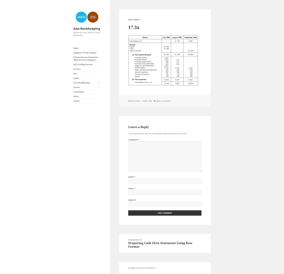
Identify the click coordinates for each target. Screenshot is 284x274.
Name (131, 177)
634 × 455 (148, 101)
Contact (76, 101)
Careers (76, 87)
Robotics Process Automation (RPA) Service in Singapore (85, 58)
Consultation (78, 92)
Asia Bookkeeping (86, 28)
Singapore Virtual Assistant (84, 52)
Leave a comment (163, 101)
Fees (75, 73)
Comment (134, 140)
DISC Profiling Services (83, 64)
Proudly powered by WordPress (141, 268)
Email (132, 188)
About (75, 96)
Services (76, 69)
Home (75, 48)
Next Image (133, 19)
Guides (76, 78)
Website (132, 200)
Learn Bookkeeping (81, 82)
